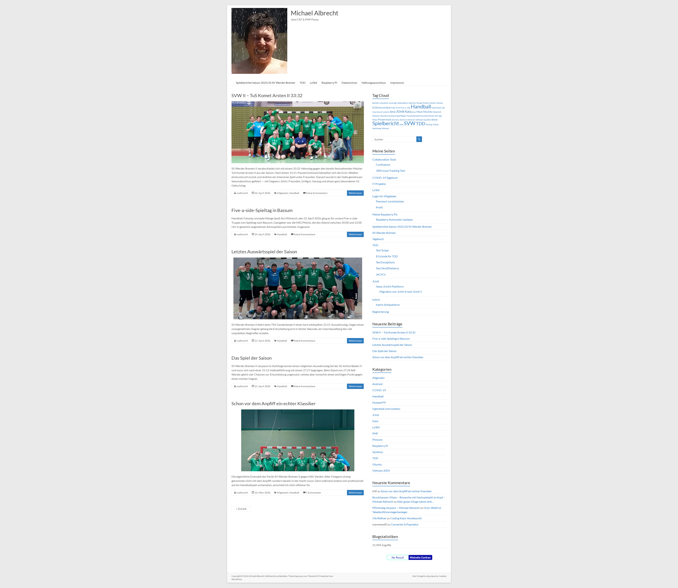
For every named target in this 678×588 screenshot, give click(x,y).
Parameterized (413, 116)
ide (443, 108)
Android (377, 384)
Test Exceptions (385, 262)
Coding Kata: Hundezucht (406, 518)
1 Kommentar (313, 492)
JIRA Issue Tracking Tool (390, 170)
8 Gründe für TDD (387, 256)
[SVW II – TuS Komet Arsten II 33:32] (297, 103)
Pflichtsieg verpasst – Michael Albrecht (396, 507)
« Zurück (241, 508)
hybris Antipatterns (388, 304)
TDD (302, 82)
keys (414, 112)
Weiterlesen (355, 192)
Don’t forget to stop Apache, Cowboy (429, 576)
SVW (409, 123)
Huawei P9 (379, 402)
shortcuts (411, 120)
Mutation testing (387, 116)
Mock (420, 111)
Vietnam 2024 (381, 470)
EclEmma (377, 107)
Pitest (374, 120)
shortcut (403, 120)
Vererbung (376, 128)
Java (392, 111)
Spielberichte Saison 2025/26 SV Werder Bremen (265, 82)
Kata (408, 111)
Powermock (384, 119)
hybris (439, 108)
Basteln (375, 103)
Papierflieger (400, 116)
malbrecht (242, 192)
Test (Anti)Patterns (387, 268)
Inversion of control (380, 112)
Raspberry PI (329, 82)
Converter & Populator (405, 524)
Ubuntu (377, 464)
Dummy (439, 103)
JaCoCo (381, 274)
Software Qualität (423, 120)
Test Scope (382, 250)
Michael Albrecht (314, 13)
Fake (393, 108)
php (440, 116)
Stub (401, 124)
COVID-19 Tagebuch (385, 177)
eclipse (387, 107)
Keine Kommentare (316, 192)
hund (434, 108)
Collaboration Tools (384, 159)
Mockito (427, 111)
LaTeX (313, 82)
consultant (383, 103)
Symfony (377, 452)
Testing (429, 124)
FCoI (398, 108)
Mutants (376, 116)
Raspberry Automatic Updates (394, 219)
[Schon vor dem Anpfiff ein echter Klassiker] (297, 411)
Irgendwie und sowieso (386, 408)
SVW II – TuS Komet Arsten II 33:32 (266, 95)
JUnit (400, 111)
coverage (393, 103)
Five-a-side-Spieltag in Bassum (262, 210)
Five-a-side (405, 108)
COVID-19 (379, 390)
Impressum (397, 82)
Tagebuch (378, 239)
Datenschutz (349, 82)
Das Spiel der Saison (251, 358)
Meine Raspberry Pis (384, 214)
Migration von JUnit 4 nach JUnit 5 (400, 291)
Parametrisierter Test (429, 116)
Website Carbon (420, 557)
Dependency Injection (406, 103)
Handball (294, 192)
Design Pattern (423, 103)
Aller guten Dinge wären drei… (415, 501)
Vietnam (385, 128)
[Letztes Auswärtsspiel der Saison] (297, 259)
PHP (375, 433)
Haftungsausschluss (374, 82)
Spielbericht (385, 123)
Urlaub (435, 124)
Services (395, 120)
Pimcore (377, 439)
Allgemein (282, 192)
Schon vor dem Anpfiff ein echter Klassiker (273, 403)
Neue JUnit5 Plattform (390, 286)
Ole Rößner (379, 518)
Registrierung (380, 311)
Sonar (435, 119)
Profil (379, 207)
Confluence (383, 164)
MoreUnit (437, 112)
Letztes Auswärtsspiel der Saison (264, 251)
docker (433, 103)
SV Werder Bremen (384, 232)
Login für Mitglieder (384, 196)
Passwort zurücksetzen (390, 201)
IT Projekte (379, 183)
